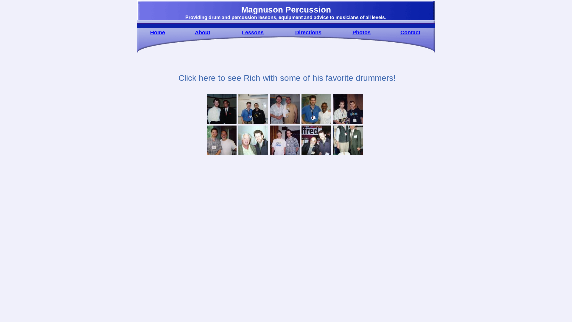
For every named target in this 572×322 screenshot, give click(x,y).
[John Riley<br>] (285, 154)
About (202, 32)
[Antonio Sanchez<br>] (253, 123)
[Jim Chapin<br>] (253, 154)
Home (157, 32)
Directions (308, 32)
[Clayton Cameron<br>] (316, 123)
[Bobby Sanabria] (285, 123)
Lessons (253, 32)
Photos (361, 32)
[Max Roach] (221, 123)
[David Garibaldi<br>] (348, 123)
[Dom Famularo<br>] (221, 154)
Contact (410, 32)
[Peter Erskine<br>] (316, 154)
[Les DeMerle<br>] (348, 154)
